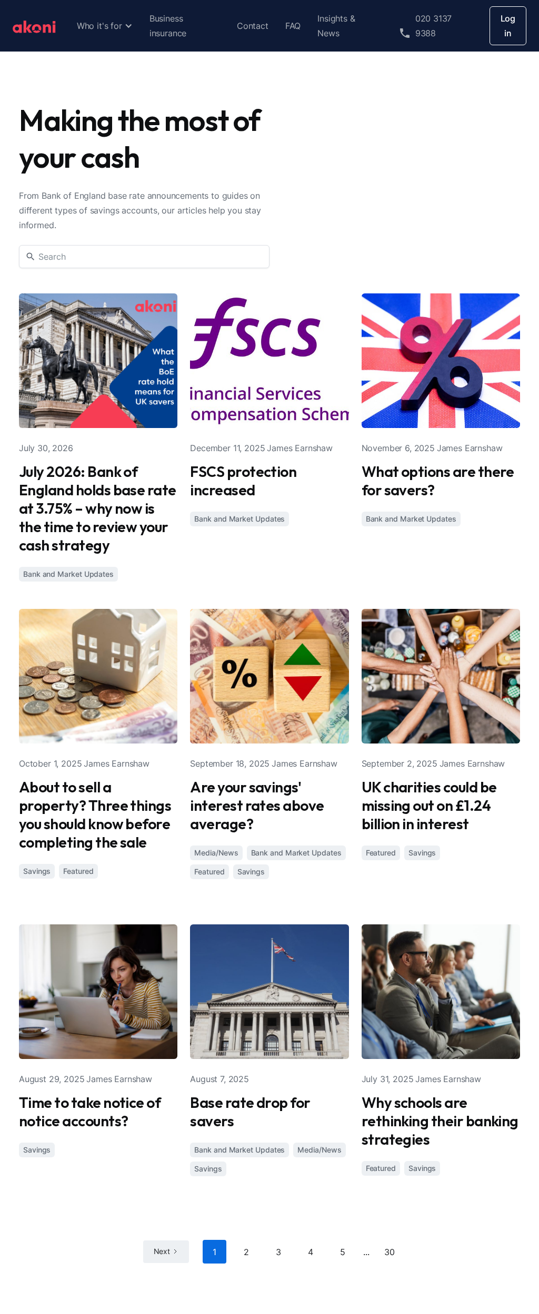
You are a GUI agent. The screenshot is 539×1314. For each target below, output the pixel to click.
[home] (34, 25)
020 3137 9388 (433, 25)
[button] (104, 25)
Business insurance (167, 25)
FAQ (293, 26)
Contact (252, 26)
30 (389, 1252)
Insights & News (336, 25)
